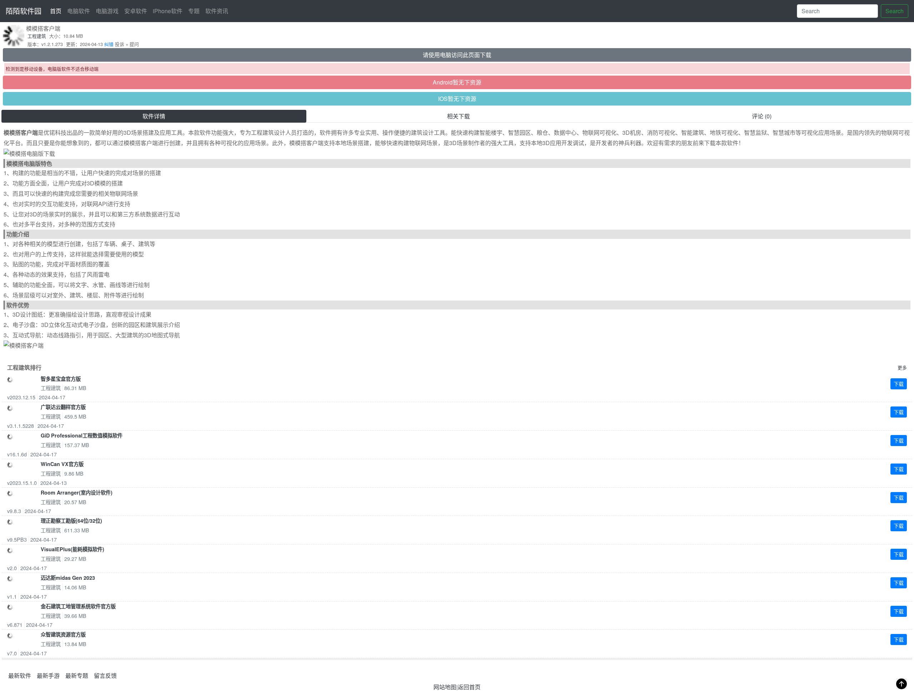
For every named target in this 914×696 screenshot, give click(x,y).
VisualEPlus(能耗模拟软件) (72, 549)
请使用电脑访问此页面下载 (457, 55)
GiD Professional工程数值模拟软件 (81, 435)
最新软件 (19, 675)
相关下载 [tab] (458, 116)
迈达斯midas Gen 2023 (68, 577)
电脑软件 (78, 11)
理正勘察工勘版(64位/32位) (71, 520)
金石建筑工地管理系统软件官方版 (78, 606)
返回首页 (469, 687)
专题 (194, 11)
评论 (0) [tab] (762, 116)
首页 (57, 10)
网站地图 (444, 687)
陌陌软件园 (23, 11)
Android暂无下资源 (457, 82)
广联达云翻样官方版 (63, 406)
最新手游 (48, 675)
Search (894, 11)
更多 (902, 367)
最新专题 (76, 675)
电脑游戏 (107, 11)
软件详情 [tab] (153, 116)
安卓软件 (135, 11)
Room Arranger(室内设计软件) (76, 492)
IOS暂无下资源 (457, 98)
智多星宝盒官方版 (61, 378)
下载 (899, 383)
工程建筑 (36, 35)
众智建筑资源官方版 (63, 634)
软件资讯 (216, 11)
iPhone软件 (167, 11)
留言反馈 (105, 675)
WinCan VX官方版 (62, 463)
